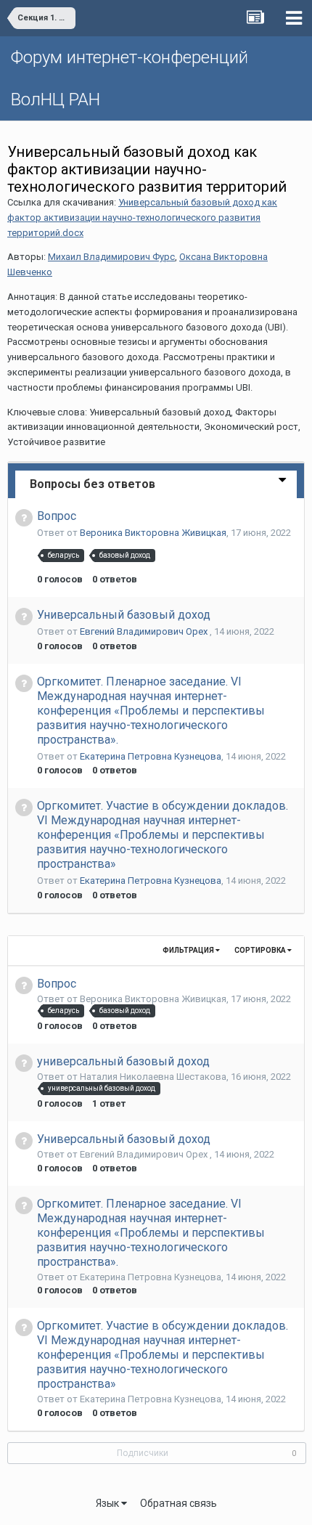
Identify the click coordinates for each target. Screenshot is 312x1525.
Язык (108, 1503)
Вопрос (56, 516)
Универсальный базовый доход (123, 615)
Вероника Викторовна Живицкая (153, 532)
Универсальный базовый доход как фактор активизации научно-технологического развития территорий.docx (142, 217)
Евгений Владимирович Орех (145, 631)
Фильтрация (189, 950)
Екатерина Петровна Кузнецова (150, 756)
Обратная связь (178, 1503)
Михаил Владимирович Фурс (111, 256)
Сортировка (260, 950)
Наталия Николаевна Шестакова (153, 1076)
